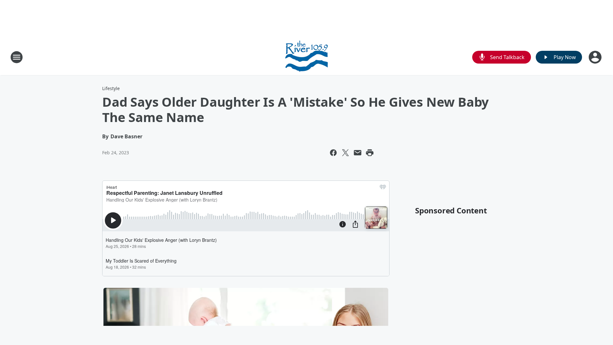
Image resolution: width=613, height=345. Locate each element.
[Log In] (596, 57)
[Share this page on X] (345, 152)
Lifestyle (111, 88)
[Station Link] (306, 57)
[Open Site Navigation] (16, 57)
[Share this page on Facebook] (333, 152)
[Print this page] (369, 152)
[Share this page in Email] (357, 152)
